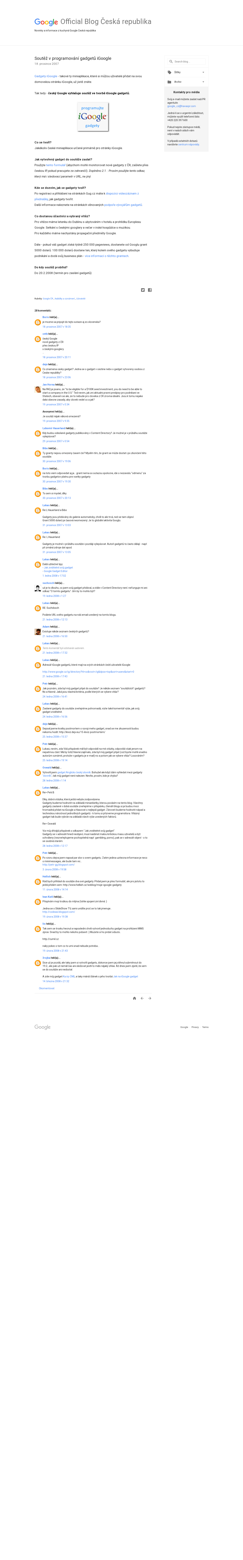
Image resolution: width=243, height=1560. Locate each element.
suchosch (49, 583)
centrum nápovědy (188, 144)
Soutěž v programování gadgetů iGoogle (73, 58)
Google (184, 1027)
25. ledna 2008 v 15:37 (55, 736)
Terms (205, 1027)
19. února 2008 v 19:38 (55, 916)
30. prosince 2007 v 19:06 (57, 461)
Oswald (47, 767)
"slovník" (47, 775)
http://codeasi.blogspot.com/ (59, 911)
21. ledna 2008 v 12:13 (55, 619)
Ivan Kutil (48, 896)
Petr (45, 683)
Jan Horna (49, 384)
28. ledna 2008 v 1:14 (54, 780)
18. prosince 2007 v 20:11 (57, 357)
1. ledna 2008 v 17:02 (54, 575)
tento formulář (56, 165)
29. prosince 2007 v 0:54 (56, 441)
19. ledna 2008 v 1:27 (54, 596)
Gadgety (41, 76)
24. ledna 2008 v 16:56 (55, 716)
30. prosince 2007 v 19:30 (57, 481)
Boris (46, 317)
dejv (45, 364)
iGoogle (52, 76)
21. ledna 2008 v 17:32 (55, 652)
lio (44, 923)
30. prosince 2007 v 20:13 (57, 498)
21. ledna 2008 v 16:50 (55, 636)
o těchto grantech (116, 256)
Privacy (195, 1027)
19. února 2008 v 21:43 (55, 950)
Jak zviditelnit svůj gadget (58, 567)
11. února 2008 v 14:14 (55, 889)
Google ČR (48, 298)
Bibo (45, 448)
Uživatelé (80, 298)
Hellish (47, 876)
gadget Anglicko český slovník (74, 772)
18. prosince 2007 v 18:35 (57, 326)
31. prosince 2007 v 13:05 (57, 552)
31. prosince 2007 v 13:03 (57, 525)
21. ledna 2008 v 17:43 (55, 676)
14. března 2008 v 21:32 (56, 981)
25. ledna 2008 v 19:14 (55, 760)
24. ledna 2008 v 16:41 (55, 696)
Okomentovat (46, 988)
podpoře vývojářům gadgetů (123, 205)
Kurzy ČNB (69, 976)
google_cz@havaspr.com (181, 106)
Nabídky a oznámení (65, 298)
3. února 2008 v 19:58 (54, 869)
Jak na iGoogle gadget (125, 976)
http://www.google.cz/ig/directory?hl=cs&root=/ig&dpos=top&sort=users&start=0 (88, 671)
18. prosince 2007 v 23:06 (57, 377)
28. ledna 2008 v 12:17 (55, 845)
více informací (94, 256)
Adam (46, 626)
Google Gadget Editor (56, 571)
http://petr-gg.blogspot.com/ (59, 864)
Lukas (46, 505)
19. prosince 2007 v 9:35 (56, 421)
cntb (45, 333)
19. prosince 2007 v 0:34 (56, 404)
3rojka (47, 957)
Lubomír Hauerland (54, 428)
